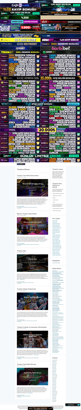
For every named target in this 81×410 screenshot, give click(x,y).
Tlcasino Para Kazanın (56, 253)
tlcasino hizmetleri (60, 312)
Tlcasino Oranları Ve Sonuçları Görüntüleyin (32, 327)
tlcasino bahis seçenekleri (55, 285)
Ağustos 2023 (54, 391)
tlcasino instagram (60, 313)
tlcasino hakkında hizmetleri (55, 311)
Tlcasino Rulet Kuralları (56, 232)
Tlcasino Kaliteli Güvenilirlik (56, 247)
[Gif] (40, 78)
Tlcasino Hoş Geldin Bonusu (26, 364)
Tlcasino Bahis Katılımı (56, 226)
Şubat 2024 (54, 382)
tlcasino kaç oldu (61, 316)
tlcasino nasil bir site (60, 320)
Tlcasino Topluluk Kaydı (56, 240)
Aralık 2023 (54, 385)
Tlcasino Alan (21, 251)
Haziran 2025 (54, 362)
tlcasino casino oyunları (56, 296)
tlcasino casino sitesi (56, 298)
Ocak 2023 (54, 401)
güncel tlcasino (54, 277)
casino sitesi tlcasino (56, 272)
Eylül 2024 (54, 372)
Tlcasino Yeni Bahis (55, 239)
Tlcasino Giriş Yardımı (56, 236)
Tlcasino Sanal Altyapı (56, 223)
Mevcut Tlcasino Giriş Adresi (27, 214)
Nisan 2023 (54, 397)
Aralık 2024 (54, 368)
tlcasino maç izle (55, 319)
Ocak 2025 (54, 367)
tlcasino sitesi (55, 331)
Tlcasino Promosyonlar (21, 206)
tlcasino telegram (60, 336)
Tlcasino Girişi (55, 305)
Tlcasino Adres (59, 280)
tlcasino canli (61, 288)
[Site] (20, 56)
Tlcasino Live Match (55, 252)
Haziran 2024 (54, 377)
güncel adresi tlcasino (56, 276)
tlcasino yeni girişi (61, 345)
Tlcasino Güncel (55, 308)
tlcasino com (60, 299)
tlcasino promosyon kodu (56, 327)
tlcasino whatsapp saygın (55, 342)
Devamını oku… (40, 204)
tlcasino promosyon (55, 326)
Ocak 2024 (54, 384)
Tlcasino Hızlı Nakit (55, 229)
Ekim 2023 (54, 388)
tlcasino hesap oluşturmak (26, 320)
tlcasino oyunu (61, 322)
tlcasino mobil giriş (54, 320)
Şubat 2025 (54, 365)
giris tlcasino (61, 274)
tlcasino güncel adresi (55, 309)
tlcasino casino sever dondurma (55, 297)
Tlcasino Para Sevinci (56, 237)
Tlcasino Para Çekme (56, 324)
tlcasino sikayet (55, 330)
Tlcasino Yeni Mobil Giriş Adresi (28, 175)
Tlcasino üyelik (54, 347)
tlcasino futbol (24, 357)
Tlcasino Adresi (55, 220)
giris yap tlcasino (55, 275)
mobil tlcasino (54, 280)
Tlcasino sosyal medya (55, 334)
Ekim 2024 (54, 371)
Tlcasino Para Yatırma (55, 323)
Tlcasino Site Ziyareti (55, 243)
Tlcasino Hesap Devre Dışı (56, 246)
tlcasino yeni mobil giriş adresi (32, 207)
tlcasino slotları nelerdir (54, 332)
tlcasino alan (19, 282)
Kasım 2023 (54, 387)
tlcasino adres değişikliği (55, 281)
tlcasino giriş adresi (55, 303)
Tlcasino (53, 233)
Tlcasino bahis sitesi (56, 286)
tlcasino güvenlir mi (56, 310)
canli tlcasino (61, 271)
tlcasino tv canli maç (60, 337)
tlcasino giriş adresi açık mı (55, 304)
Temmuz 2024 (54, 375)
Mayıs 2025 (54, 364)
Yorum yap (19, 208)
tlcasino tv (54, 337)
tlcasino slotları (59, 331)
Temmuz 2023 (54, 392)
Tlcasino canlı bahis (55, 291)
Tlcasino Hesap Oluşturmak (26, 289)
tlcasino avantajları (61, 282)
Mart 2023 (54, 398)
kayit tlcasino (60, 277)
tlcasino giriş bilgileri (61, 304)
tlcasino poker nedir (60, 325)
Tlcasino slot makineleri (33, 320)
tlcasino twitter (55, 340)
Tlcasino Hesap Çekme (56, 230)
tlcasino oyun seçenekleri (55, 322)
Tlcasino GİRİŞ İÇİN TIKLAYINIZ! (40, 32)
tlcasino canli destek (55, 289)
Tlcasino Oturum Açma (56, 250)
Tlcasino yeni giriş (55, 345)
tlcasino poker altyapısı (54, 325)
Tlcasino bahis (56, 284)
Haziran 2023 (54, 394)
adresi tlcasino (54, 270)
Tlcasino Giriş (54, 222)
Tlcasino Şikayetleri (60, 347)
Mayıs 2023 (54, 395)
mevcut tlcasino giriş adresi (22, 244)
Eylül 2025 (54, 361)
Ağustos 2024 (54, 374)
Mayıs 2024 (54, 378)
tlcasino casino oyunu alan (30, 282)
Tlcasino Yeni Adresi (56, 344)
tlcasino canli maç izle (57, 290)
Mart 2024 (54, 381)
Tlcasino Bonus (26, 207)
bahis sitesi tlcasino (55, 271)
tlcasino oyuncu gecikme (55, 321)
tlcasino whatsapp (55, 341)
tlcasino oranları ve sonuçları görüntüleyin (32, 357)
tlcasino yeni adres (55, 343)
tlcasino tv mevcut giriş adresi (35, 244)
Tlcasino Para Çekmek (56, 249)
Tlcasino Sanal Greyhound (56, 227)
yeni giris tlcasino (55, 352)
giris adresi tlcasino (20, 207)
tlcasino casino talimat (54, 299)
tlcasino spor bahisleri (55, 335)
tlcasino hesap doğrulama (55, 312)
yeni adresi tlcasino (55, 351)
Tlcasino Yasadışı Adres (56, 242)
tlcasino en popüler (54, 300)
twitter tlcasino (55, 349)
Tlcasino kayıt (54, 316)
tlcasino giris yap (59, 300)
